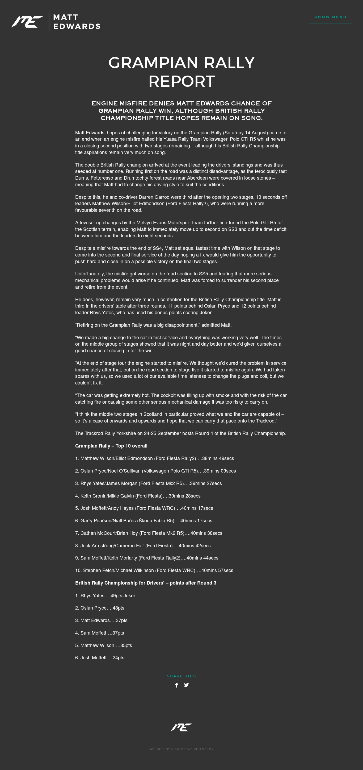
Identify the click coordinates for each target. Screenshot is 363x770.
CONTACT (84, 39)
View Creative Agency (192, 750)
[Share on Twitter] (186, 686)
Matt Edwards (55, 22)
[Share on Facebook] (176, 686)
